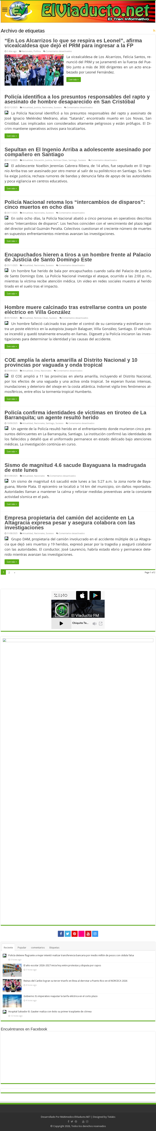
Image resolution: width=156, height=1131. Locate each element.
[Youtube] (88, 934)
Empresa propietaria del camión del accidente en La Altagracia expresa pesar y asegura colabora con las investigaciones (70, 522)
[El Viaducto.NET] (78, 12)
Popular (22, 947)
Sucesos (58, 107)
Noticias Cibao (60, 160)
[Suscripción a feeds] (154, 30)
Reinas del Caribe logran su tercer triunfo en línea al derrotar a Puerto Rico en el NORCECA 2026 (75, 980)
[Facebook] (61, 934)
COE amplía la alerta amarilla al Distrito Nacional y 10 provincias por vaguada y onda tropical (71, 362)
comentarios (38, 947)
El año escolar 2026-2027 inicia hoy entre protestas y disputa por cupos (62, 965)
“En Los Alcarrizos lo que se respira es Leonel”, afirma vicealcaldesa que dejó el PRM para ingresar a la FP (73, 43)
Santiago (72, 160)
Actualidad (27, 107)
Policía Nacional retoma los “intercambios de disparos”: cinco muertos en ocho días (75, 204)
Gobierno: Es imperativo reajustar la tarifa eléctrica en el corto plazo (61, 996)
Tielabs (111, 1116)
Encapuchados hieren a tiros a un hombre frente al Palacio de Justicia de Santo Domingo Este (78, 257)
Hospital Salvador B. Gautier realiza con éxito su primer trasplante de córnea (50, 1011)
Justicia (37, 107)
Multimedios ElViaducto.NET (75, 1116)
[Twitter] (68, 934)
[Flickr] (81, 934)
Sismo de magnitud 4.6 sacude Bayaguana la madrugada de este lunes (75, 467)
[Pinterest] (75, 934)
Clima (37, 370)
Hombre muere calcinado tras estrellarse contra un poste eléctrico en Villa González (76, 309)
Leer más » (74, 79)
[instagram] (95, 934)
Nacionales (27, 51)
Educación (39, 160)
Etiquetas (54, 947)
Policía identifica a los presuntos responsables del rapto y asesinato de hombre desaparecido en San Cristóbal (77, 99)
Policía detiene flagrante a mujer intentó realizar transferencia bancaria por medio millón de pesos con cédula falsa (71, 955)
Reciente (8, 947)
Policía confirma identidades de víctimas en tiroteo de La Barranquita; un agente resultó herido (75, 415)
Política (37, 51)
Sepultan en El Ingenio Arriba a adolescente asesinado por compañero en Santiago (78, 152)
